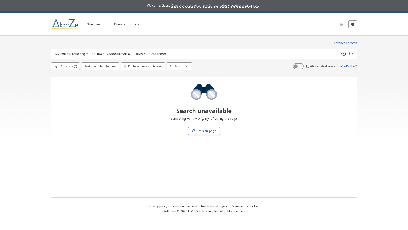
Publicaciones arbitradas (145, 66)
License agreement (184, 206)
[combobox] (195, 54)
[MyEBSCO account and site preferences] (352, 24)
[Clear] (343, 54)
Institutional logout (214, 206)
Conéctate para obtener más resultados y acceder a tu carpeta (215, 5)
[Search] (351, 54)
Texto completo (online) (100, 66)
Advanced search (345, 43)
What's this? (348, 66)
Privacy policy (158, 206)
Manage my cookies (245, 206)
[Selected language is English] (341, 24)
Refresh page (206, 131)
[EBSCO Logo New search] (66, 24)
